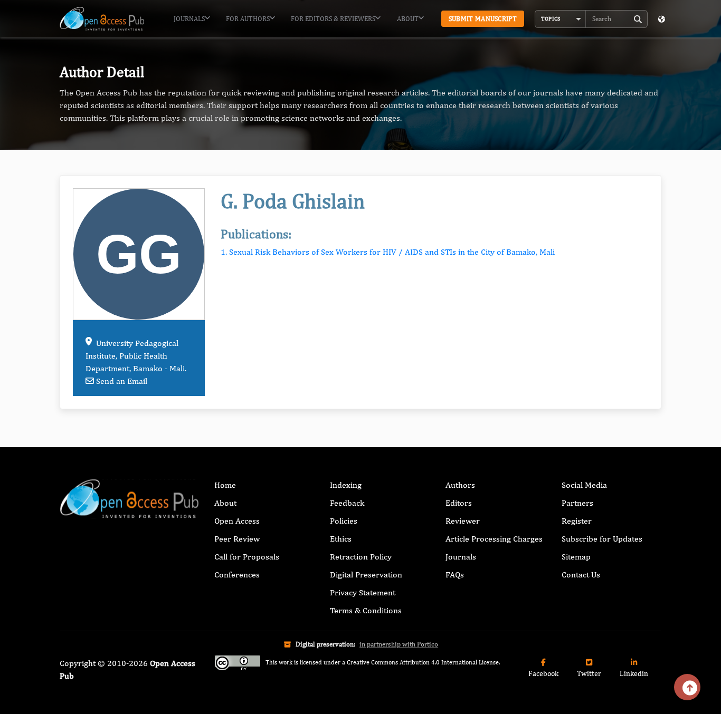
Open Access (237, 521)
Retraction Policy (361, 557)
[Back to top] (687, 687)
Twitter (589, 673)
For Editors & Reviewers (333, 19)
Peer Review (237, 539)
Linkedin (634, 673)
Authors (460, 485)
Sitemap (576, 557)
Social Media (584, 485)
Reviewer (462, 521)
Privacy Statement (362, 592)
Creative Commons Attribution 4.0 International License (423, 662)
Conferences (237, 575)
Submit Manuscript (483, 19)
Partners (577, 503)
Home (225, 485)
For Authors (248, 19)
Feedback (347, 503)
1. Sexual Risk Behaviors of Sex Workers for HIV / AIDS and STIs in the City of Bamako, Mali (388, 252)
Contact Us (581, 575)
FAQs (454, 575)
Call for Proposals (246, 557)
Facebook (543, 673)
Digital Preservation (366, 575)
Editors (458, 503)
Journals (189, 19)
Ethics (341, 539)
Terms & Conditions (366, 610)
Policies (343, 521)
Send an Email (121, 381)
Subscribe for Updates (602, 539)
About (408, 19)
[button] (560, 19)
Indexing (346, 485)
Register (577, 521)
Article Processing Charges (494, 539)
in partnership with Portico (398, 644)
